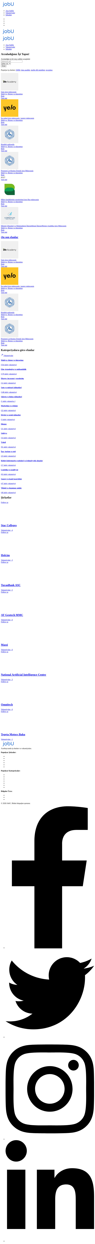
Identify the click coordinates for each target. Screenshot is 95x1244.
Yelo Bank (9, 765)
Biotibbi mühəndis (7, 144)
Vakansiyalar (10, 13)
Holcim (5, 555)
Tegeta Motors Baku (13, 734)
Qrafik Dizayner (11, 777)
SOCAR (9, 756)
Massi (4, 644)
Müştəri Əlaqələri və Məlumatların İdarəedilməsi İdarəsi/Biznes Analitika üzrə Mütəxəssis (33, 226)
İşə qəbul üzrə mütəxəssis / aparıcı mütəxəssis (17, 118)
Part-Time (9, 781)
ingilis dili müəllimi (38, 70)
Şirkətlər (9, 15)
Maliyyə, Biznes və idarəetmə (12, 94)
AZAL (8, 760)
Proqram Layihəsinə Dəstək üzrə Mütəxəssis (17, 171)
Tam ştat (4, 98)
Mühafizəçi (10, 775)
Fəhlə (8, 779)
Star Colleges (9, 525)
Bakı (2, 96)
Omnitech (7, 704)
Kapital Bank (10, 758)
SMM (18, 70)
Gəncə (8, 797)
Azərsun (9, 767)
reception (49, 70)
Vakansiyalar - (7, 530)
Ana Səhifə (10, 11)
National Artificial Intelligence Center (23, 674)
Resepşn (9, 787)
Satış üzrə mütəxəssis (8, 92)
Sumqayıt (9, 795)
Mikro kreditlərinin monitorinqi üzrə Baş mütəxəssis (20, 200)
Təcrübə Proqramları (13, 783)
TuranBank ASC (11, 585)
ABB (8, 763)
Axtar (3, 66)
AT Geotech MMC (12, 614)
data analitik (25, 70)
